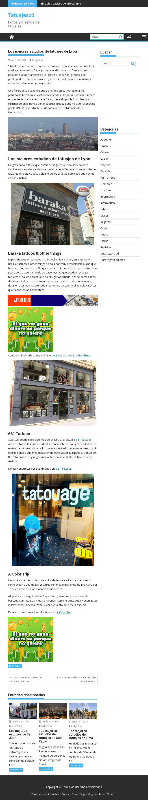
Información (15, 665)
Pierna (104, 241)
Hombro (105, 190)
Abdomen (106, 139)
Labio (103, 209)
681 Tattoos (64, 468)
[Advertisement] (120, 98)
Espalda (105, 171)
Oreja (103, 228)
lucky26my (37, 60)
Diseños (105, 165)
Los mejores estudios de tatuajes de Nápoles (76, 679)
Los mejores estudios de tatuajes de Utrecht (25, 679)
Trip (68, 612)
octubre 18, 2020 (50, 721)
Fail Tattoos (107, 177)
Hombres (106, 184)
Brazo (104, 146)
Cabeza (105, 152)
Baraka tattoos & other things (72, 355)
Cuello (104, 158)
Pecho (104, 234)
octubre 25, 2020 (20, 721)
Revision (105, 247)
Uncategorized (109, 253)
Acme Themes (108, 794)
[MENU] (144, 36)
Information (107, 203)
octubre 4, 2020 (79, 721)
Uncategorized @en (112, 260)
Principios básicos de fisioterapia (60, 3)
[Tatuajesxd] (11, 36)
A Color (61, 612)
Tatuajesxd (21, 15)
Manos (104, 215)
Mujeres (105, 222)
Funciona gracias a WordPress (50, 794)
